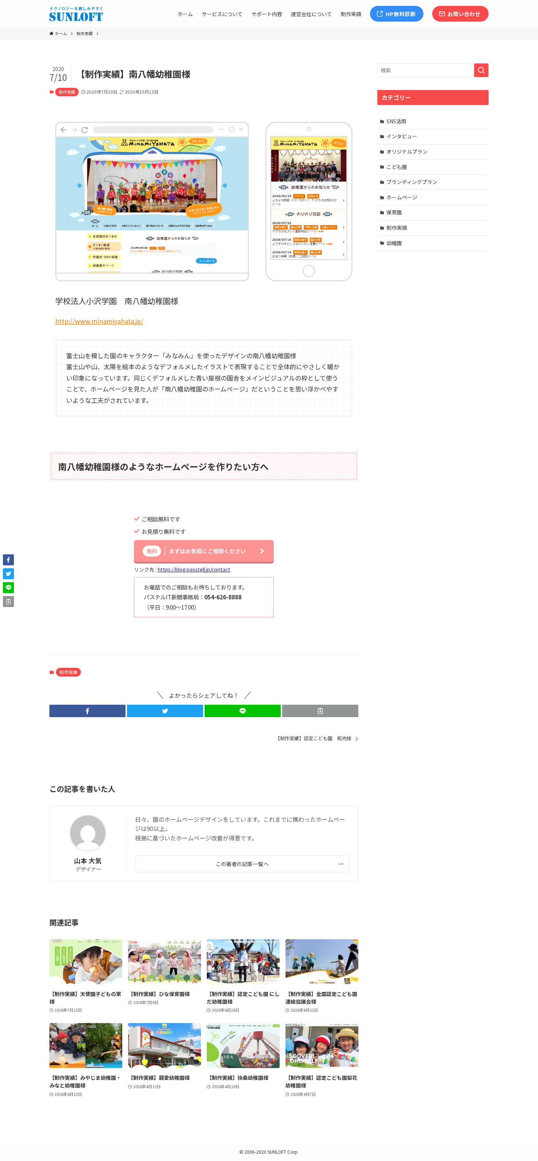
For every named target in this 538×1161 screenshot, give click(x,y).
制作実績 (67, 92)
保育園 (394, 212)
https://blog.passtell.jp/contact (194, 569)
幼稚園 (394, 243)
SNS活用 (396, 121)
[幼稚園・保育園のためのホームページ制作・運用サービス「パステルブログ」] (76, 14)
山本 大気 (88, 860)
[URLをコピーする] (320, 711)
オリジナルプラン (406, 151)
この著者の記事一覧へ (242, 864)
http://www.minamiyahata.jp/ (99, 321)
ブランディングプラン (411, 182)
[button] (87, 711)
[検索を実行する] (481, 70)
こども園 (396, 167)
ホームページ (401, 197)
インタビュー (401, 136)
